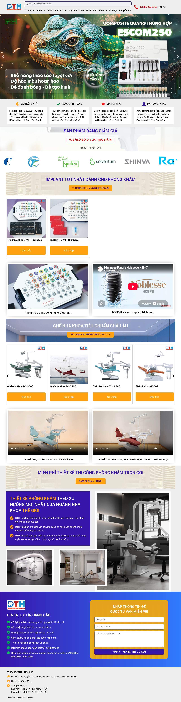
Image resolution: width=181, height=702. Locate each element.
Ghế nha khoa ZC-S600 (20, 386)
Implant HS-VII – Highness (64, 239)
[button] (3, 56)
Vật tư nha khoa (55, 10)
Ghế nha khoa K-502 (147, 386)
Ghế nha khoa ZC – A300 (106, 386)
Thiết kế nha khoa (95, 10)
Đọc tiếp (26, 250)
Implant (73, 10)
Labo (81, 10)
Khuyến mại (125, 10)
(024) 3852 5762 (148, 7)
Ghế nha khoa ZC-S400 (63, 386)
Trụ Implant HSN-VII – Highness (24, 239)
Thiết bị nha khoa (33, 10)
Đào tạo (113, 10)
